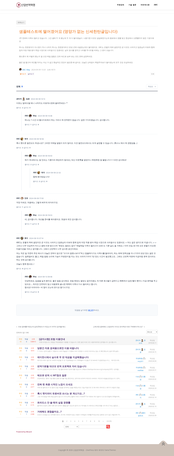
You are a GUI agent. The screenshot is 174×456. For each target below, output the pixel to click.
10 (99, 421)
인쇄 (152, 74)
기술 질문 (132, 5)
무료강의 (120, 5)
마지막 (109, 421)
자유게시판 (145, 5)
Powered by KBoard (24, 432)
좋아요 (23, 74)
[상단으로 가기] (163, 444)
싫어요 (31, 74)
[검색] (108, 426)
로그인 (90, 310)
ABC (156, 5)
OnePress (90, 450)
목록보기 (21, 22)
